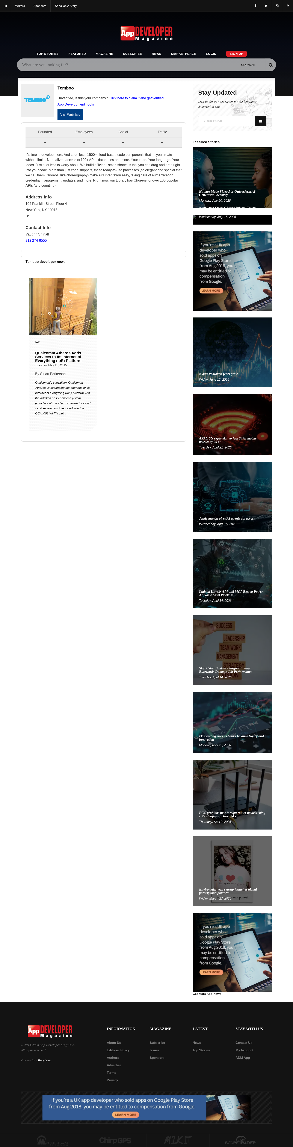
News (156, 53)
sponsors (39, 5)
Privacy (112, 1080)
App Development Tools (75, 104)
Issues (154, 1050)
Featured (77, 53)
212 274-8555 (36, 240)
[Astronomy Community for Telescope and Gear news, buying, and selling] (241, 1140)
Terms (111, 1072)
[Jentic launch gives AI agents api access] (232, 496)
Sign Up (236, 53)
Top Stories (47, 53)
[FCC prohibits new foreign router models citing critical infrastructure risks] (232, 794)
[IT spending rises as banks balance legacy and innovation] (232, 722)
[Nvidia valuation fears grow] (232, 352)
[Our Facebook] (255, 6)
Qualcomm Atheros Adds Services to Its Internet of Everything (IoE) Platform (58, 357)
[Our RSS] (287, 6)
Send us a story (66, 5)
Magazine (104, 53)
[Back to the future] (5, 6)
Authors (113, 1057)
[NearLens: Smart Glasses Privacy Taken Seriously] (232, 219)
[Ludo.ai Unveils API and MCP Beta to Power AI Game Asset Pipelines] (232, 573)
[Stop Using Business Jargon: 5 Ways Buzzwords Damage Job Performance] (232, 650)
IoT (37, 342)
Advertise (114, 1065)
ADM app (243, 1057)
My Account (244, 1050)
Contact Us (244, 1042)
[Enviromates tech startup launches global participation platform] (232, 871)
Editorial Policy (118, 1050)
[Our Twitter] (265, 6)
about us (114, 1042)
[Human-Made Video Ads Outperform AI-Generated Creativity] (232, 177)
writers (20, 5)
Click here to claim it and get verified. (137, 98)
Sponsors (157, 1057)
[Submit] (270, 65)
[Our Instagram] (276, 6)
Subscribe (132, 53)
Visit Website (69, 114)
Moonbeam (44, 1060)
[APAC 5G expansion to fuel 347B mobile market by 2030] (232, 424)
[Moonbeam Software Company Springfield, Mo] (52, 1140)
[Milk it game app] (178, 1140)
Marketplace (183, 53)
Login (211, 53)
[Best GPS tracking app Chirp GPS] (115, 1140)
